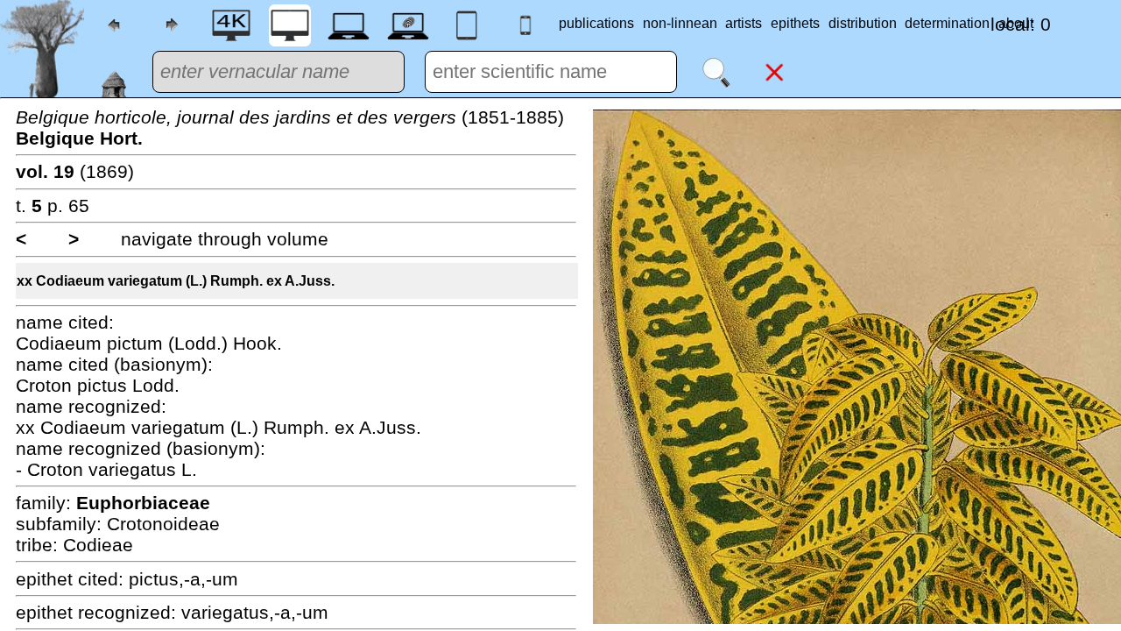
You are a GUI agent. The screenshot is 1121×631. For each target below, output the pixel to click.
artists (743, 23)
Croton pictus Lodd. (98, 385)
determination (947, 23)
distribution (862, 23)
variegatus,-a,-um (254, 612)
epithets (795, 23)
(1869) (75, 171)
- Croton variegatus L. (106, 469)
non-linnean (680, 23)
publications (596, 23)
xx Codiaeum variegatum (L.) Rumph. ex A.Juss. (176, 280)
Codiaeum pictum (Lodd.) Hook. (149, 343)
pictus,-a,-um (183, 579)
